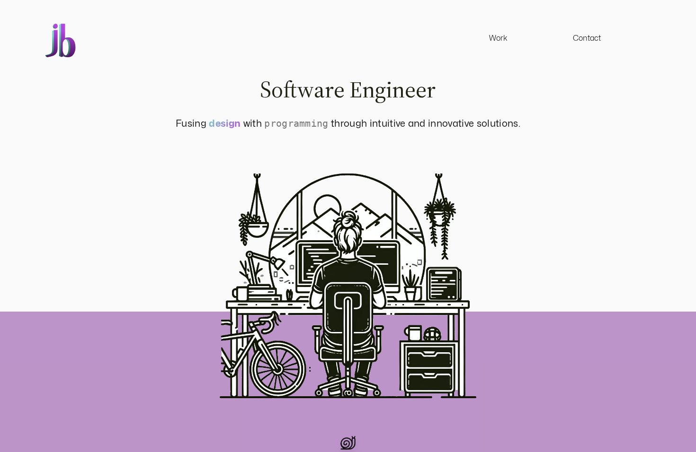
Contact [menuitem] (587, 38)
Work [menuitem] (498, 38)
